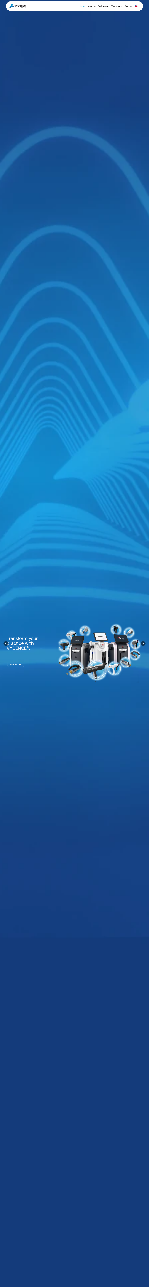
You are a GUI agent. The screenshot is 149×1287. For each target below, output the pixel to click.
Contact (129, 6)
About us (91, 6)
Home (82, 6)
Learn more (15, 664)
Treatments (116, 6)
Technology (103, 6)
